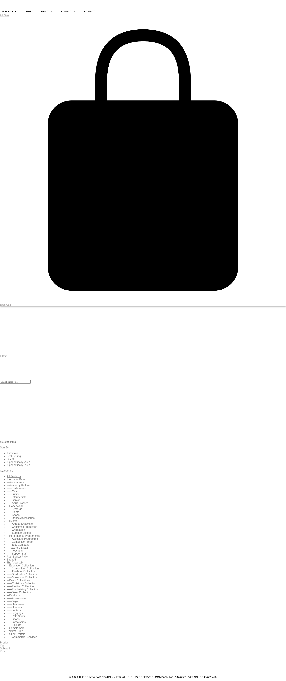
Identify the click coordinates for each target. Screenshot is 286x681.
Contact (89, 11)
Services (7, 11)
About (44, 11)
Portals (66, 11)
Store (29, 11)
